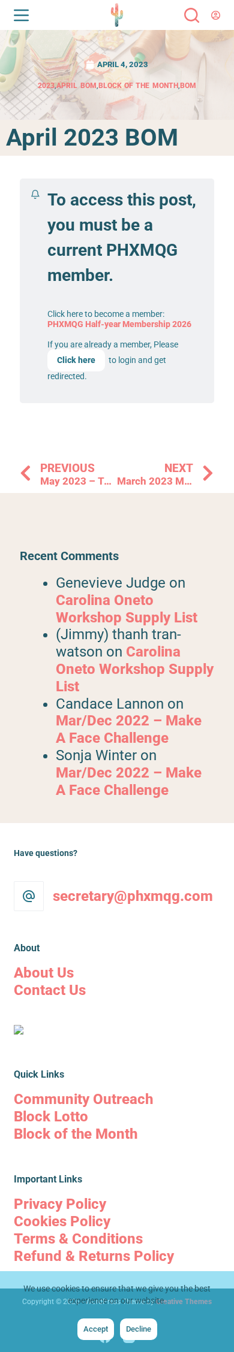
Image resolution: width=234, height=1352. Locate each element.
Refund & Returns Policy (94, 1256)
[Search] (191, 15)
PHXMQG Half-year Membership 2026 (119, 324)
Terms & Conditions (78, 1238)
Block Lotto (51, 1116)
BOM (188, 85)
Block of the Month (138, 85)
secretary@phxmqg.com (133, 896)
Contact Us (50, 990)
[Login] (215, 15)
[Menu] (21, 15)
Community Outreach (83, 1099)
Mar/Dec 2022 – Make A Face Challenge (129, 729)
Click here (76, 360)
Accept (95, 1328)
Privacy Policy (60, 1204)
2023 (46, 85)
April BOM (76, 85)
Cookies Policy (62, 1221)
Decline (138, 1328)
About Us (44, 972)
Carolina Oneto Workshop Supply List (126, 609)
